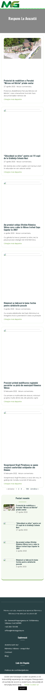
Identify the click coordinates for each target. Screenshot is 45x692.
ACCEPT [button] (23, 688)
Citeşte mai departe (13, 99)
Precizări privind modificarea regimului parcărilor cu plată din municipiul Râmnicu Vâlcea (22, 385)
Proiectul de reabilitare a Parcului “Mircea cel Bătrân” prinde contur (19, 82)
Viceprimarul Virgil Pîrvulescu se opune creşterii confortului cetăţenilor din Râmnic (21, 467)
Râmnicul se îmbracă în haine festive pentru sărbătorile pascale (20, 304)
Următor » (34, 489)
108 (27, 489)
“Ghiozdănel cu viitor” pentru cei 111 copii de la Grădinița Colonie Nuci (22, 157)
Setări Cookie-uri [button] (31, 684)
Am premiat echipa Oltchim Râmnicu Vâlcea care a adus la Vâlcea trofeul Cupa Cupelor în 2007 (22, 227)
